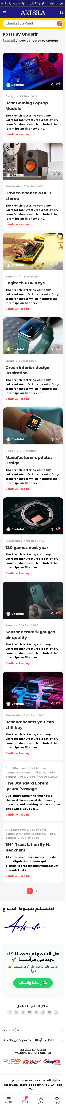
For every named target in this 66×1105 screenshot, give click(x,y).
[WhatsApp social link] (36, 1012)
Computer (13, 772)
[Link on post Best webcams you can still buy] (33, 690)
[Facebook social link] (10, 1012)
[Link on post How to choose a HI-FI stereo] (33, 161)
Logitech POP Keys (25, 283)
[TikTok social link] (43, 1012)
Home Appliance (33, 772)
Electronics (14, 186)
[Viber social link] (56, 1012)
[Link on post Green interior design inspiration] (33, 335)
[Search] (60, 23)
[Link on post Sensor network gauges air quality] (33, 600)
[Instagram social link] (23, 1012)
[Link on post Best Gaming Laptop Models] (33, 71)
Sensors (11, 276)
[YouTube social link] (29, 1012)
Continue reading (18, 134)
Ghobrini (31, 34)
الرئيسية (9, 40)
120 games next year (27, 547)
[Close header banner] (61, 3)
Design (10, 96)
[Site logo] (33, 12)
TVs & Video (26, 776)
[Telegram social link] (49, 1012)
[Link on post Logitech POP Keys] (33, 251)
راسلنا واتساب (33, 983)
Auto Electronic (17, 768)
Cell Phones (38, 768)
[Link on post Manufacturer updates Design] (33, 425)
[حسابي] (61, 12)
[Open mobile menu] (4, 12)
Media (10, 361)
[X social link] (16, 1012)
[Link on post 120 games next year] (33, 515)
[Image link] (26, 924)
